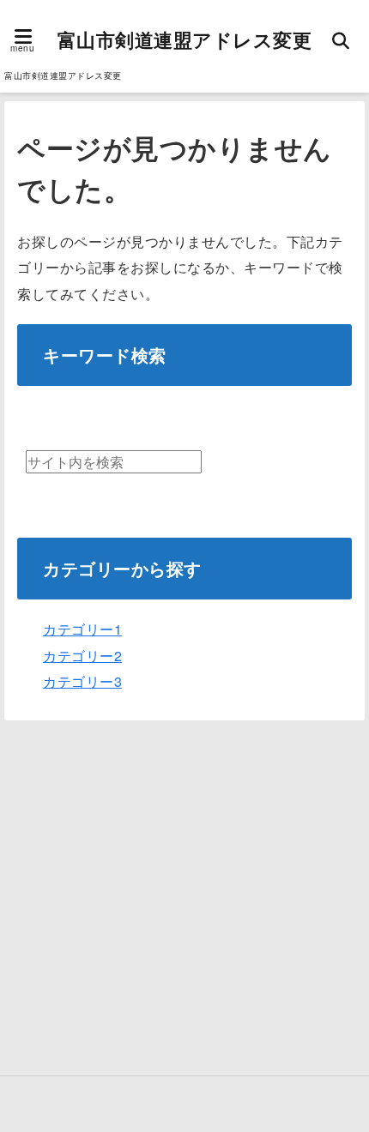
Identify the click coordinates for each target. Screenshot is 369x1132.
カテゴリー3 (82, 681)
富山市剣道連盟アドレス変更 (184, 39)
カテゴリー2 (82, 655)
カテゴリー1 (82, 629)
